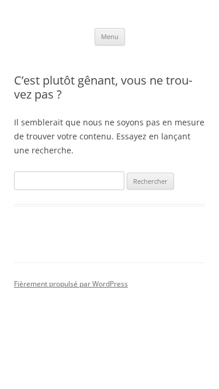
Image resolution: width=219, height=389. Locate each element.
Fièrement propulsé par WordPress (71, 284)
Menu (110, 36)
